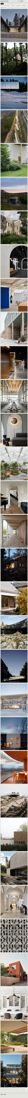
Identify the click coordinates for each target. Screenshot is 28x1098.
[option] (18, 1)
